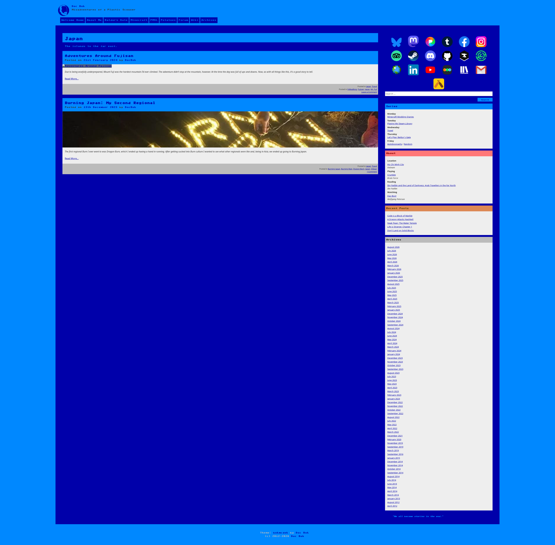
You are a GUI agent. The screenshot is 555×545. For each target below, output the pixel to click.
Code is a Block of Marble (399, 215)
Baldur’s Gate (116, 20)
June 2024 (392, 335)
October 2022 (393, 409)
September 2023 (395, 369)
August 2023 (393, 373)
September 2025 (395, 280)
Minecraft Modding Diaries (400, 116)
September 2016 (395, 454)
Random (408, 144)
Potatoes (168, 20)
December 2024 (395, 313)
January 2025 (393, 310)
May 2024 (392, 339)
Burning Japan (334, 169)
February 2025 (394, 306)
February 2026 (394, 269)
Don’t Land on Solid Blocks (400, 230)
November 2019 (395, 443)
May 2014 (392, 487)
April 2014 (392, 491)
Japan (368, 86)
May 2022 (392, 424)
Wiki (194, 20)
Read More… (72, 78)
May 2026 (392, 258)
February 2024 (394, 350)
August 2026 (393, 247)
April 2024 (392, 343)
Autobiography (394, 144)
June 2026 (392, 254)
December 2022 (395, 402)
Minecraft (139, 20)
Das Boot (391, 196)
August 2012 (393, 502)
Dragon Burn (358, 169)
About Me (94, 20)
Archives (208, 20)
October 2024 (393, 321)
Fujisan (361, 89)
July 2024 (391, 332)
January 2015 (393, 458)
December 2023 (395, 358)
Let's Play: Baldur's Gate (399, 137)
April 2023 (392, 387)
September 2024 (395, 324)
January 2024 (393, 354)
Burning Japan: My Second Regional (110, 103)
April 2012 (392, 506)
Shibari (374, 169)
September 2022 (395, 413)
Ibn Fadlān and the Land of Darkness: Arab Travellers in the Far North (421, 185)
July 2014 (391, 480)
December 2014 (395, 461)
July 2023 (391, 376)
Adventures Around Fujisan (99, 56)
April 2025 (392, 298)
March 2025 (393, 302)
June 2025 (392, 291)
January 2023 (393, 398)
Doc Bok (78, 6)
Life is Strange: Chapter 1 (399, 226)
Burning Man (346, 169)
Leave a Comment (369, 92)
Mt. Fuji (374, 89)
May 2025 (392, 295)
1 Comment (372, 171)
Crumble (391, 174)
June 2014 (392, 483)
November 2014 (395, 465)
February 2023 (394, 395)
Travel (374, 86)
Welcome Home (72, 20)
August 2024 (393, 328)
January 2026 (393, 273)
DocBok (130, 60)
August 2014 (393, 476)
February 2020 (394, 439)
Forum (183, 20)
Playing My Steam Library (399, 123)
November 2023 (395, 361)
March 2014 (393, 495)
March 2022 (393, 432)
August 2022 (393, 417)
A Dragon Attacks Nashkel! (400, 219)
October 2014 (393, 469)
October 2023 (393, 365)
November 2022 (395, 406)
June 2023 (392, 380)
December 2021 (395, 435)
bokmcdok (280, 533)
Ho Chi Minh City (395, 164)
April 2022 (392, 428)
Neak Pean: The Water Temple (402, 223)
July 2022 (391, 420)
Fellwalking (352, 89)
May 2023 (392, 383)
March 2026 (393, 265)
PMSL (154, 20)
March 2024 (393, 347)
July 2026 (391, 250)
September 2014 (395, 472)
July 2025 (391, 287)
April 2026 (392, 261)
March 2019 (393, 450)
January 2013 (393, 498)
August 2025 (393, 284)
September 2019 (395, 446)
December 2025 (395, 276)
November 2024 (395, 317)
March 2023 (393, 391)
